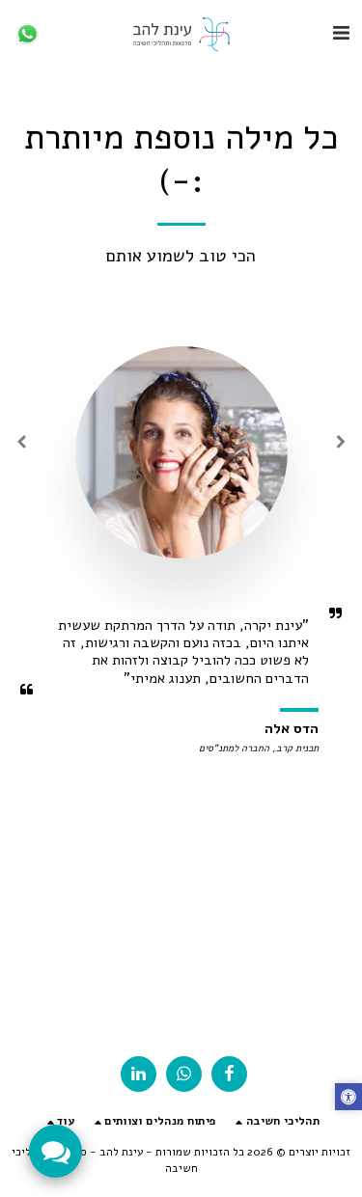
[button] (340, 33)
